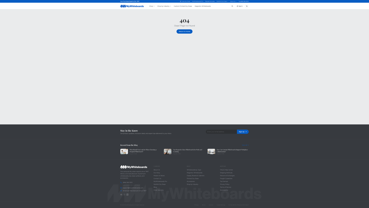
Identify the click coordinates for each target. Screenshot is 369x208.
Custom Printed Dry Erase (183, 6)
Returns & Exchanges (227, 176)
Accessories (191, 181)
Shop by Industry (163, 6)
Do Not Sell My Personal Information (239, 205)
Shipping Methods (226, 173)
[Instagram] (124, 195)
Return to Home (184, 31)
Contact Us (157, 178)
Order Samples (159, 190)
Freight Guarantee (226, 178)
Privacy (196, 205)
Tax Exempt (224, 181)
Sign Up (241, 132)
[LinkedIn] (127, 195)
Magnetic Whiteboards (203, 6)
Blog (155, 187)
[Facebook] (121, 195)
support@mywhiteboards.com (133, 188)
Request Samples (210, 1)
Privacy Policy (224, 184)
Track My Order (186, 1)
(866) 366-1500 (244, 1)
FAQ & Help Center (226, 170)
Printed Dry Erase (193, 178)
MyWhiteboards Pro (197, 1)
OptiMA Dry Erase (221, 1)
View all (244, 145)
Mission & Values (159, 176)
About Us (232, 1)
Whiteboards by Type (194, 170)
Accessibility (224, 190)
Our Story (157, 173)
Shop (151, 6)
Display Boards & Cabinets (195, 176)
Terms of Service (225, 187)
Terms (203, 205)
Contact (211, 205)
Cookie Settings (221, 205)
